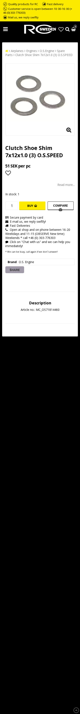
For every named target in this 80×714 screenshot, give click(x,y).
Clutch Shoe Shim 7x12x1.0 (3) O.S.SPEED (44, 55)
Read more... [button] (66, 185)
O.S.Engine (47, 51)
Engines (31, 51)
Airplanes (17, 51)
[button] (61, 29)
